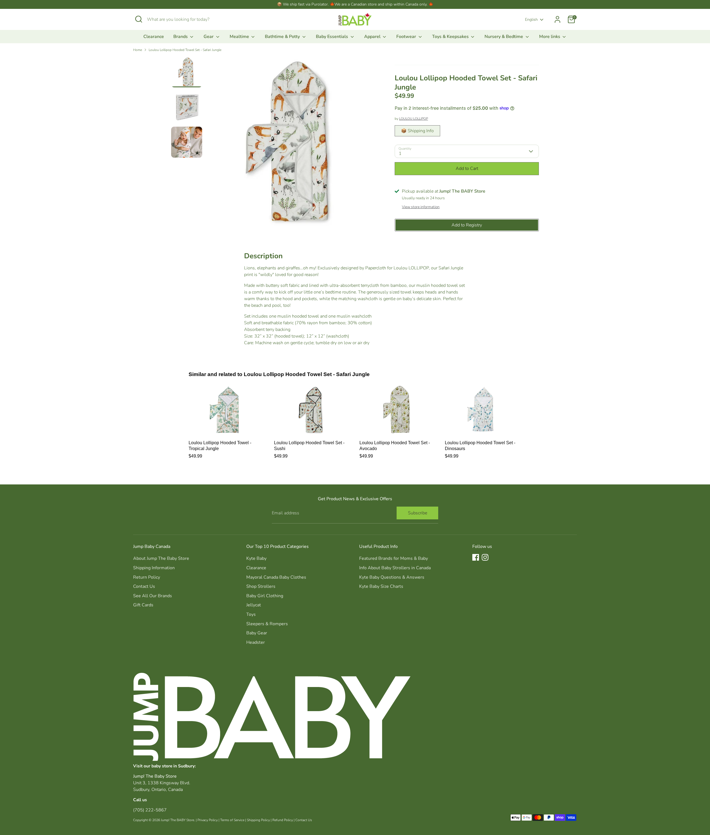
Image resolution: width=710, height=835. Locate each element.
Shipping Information (154, 568)
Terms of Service (232, 820)
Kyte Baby (256, 558)
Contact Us (144, 586)
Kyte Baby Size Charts (381, 586)
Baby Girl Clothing (264, 596)
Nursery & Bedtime (504, 37)
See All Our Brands (152, 596)
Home (137, 50)
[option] (292, 145)
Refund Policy (282, 820)
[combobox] (188, 19)
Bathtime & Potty (283, 37)
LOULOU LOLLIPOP (413, 118)
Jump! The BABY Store (177, 820)
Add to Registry (467, 225)
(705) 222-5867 (150, 810)
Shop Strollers (260, 586)
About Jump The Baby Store (161, 558)
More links (550, 37)
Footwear (406, 37)
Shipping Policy (258, 820)
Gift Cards (143, 605)
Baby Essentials (332, 37)
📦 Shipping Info (417, 131)
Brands (181, 37)
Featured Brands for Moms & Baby (393, 558)
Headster (255, 642)
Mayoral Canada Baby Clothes (276, 577)
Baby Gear (256, 633)
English (531, 19)
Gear (209, 37)
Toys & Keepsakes (451, 37)
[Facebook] (475, 557)
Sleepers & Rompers (267, 624)
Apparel (373, 37)
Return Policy (146, 577)
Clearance (153, 37)
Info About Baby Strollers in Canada (395, 568)
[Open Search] (138, 19)
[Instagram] (485, 557)
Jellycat (253, 605)
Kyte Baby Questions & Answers (391, 577)
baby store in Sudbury (173, 766)
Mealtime (240, 37)
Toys (251, 614)
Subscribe (417, 513)
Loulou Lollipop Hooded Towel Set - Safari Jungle (185, 50)
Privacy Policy (207, 820)
